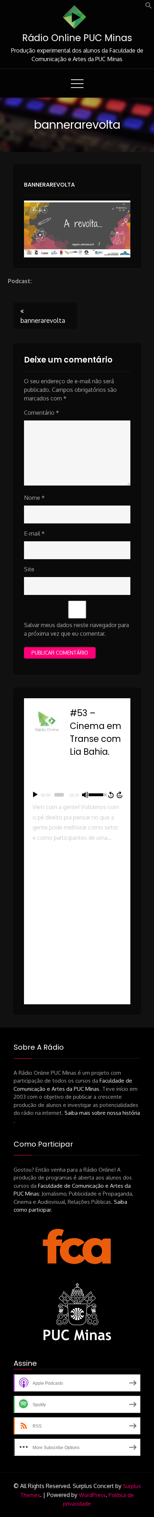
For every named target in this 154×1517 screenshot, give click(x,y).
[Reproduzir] (35, 794)
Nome (34, 497)
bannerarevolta (49, 185)
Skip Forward (120, 794)
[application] (77, 795)
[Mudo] (85, 794)
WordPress (92, 1495)
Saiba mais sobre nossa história (102, 1112)
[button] (148, 6)
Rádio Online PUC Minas (77, 37)
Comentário (41, 412)
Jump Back (110, 794)
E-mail (34, 533)
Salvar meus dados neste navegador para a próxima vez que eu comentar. (76, 629)
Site (29, 569)
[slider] (59, 795)
